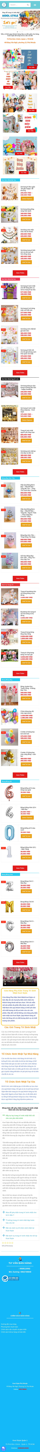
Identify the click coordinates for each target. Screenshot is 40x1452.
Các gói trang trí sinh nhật (20, 1027)
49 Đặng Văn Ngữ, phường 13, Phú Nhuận (20, 42)
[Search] (28, 5)
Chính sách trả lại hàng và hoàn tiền (13, 1332)
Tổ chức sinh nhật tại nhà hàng (20, 1054)
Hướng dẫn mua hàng (8, 1324)
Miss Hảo (14, 1269)
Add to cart (26, 219)
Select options (27, 199)
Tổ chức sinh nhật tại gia (20, 1081)
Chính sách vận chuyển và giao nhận (14, 1329)
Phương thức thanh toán (9, 1327)
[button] (35, 5)
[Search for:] (20, 5)
